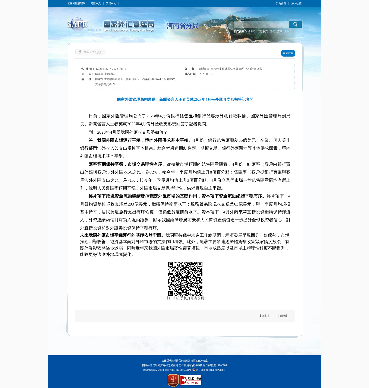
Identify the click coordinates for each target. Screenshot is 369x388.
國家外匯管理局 (76, 3)
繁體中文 (111, 3)
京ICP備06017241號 (180, 370)
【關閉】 (283, 316)
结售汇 (251, 31)
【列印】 (264, 316)
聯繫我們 (178, 360)
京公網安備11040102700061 (211, 370)
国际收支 (263, 31)
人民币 (288, 31)
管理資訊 (97, 52)
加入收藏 (296, 3)
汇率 (279, 31)
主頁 (86, 52)
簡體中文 (96, 3)
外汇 (272, 31)
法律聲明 (166, 360)
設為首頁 (281, 3)
